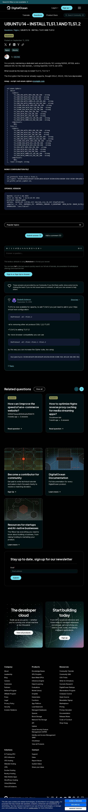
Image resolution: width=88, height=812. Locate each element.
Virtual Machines (10, 783)
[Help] (81, 248)
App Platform (36, 703)
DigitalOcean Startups (67, 687)
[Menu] (79, 8)
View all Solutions (10, 786)
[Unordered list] (29, 248)
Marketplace (64, 703)
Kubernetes (36, 697)
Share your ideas (38, 767)
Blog (6, 677)
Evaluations (36, 687)
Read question (14, 429)
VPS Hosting (8, 760)
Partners (7, 687)
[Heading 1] (23, 248)
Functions (35, 700)
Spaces (34, 713)
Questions (38, 15)
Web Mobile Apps (10, 777)
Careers (7, 681)
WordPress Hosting (11, 780)
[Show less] (79, 299)
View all (39, 389)
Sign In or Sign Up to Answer (18, 274)
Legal (6, 700)
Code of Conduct (66, 720)
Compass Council (66, 694)
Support (35, 754)
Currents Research (66, 684)
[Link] (16, 248)
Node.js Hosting (9, 773)
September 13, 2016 (24, 302)
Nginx (16, 30)
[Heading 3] (27, 248)
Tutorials (26, 15)
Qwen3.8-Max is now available (14, 2)
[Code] (41, 248)
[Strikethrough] (14, 248)
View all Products (38, 744)
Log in (54, 8)
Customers (8, 684)
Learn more (53, 492)
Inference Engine (38, 681)
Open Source (64, 697)
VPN (5, 767)
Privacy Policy (9, 703)
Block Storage (37, 716)
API (33, 723)
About (6, 671)
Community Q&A (65, 674)
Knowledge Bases (38, 671)
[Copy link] (22, 44)
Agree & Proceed (75, 801)
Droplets (35, 694)
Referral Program (10, 690)
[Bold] (7, 248)
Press (6, 697)
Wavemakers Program (67, 690)
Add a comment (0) (53, 235)
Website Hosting (10, 764)
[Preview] (79, 248)
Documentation (65, 713)
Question (9, 36)
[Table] (38, 248)
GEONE (17, 57)
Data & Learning (37, 684)
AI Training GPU (9, 754)
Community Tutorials (67, 671)
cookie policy (33, 808)
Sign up (66, 8)
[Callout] (36, 248)
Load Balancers (37, 707)
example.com (38, 81)
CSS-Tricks (63, 677)
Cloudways (36, 741)
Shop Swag (64, 723)
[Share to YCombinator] (18, 44)
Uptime (34, 726)
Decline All (75, 804)
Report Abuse (37, 760)
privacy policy (54, 802)
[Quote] (34, 248)
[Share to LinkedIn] (14, 44)
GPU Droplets (36, 674)
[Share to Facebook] (10, 44)
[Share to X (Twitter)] (5, 44)
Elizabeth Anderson (24, 299)
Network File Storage (39, 720)
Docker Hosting (9, 770)
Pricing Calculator (66, 710)
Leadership (8, 674)
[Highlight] (20, 248)
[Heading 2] (25, 248)
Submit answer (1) (34, 235)
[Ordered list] (32, 248)
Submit (16, 578)
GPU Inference (9, 757)
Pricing (62, 707)
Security (7, 707)
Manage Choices (75, 808)
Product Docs (52, 15)
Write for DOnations (67, 681)
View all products (23, 633)
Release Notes (65, 716)
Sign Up (11, 492)
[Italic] (9, 248)
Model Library (37, 690)
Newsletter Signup (66, 700)
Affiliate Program (10, 694)
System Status (37, 764)
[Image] (18, 248)
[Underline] (11, 248)
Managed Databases (39, 710)
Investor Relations (10, 710)
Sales (34, 757)
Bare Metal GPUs (38, 677)
